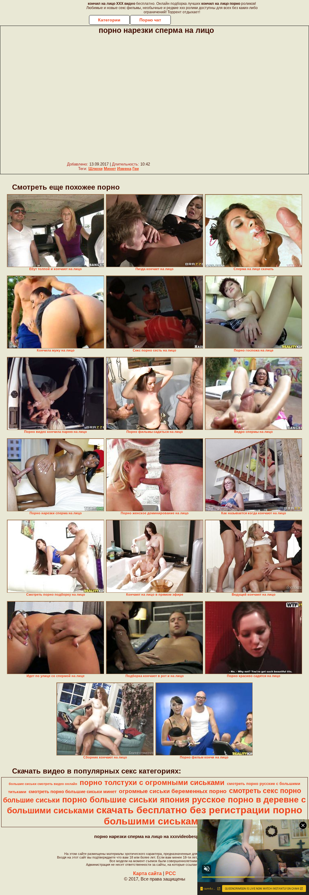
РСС (170, 873)
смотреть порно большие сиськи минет (72, 791)
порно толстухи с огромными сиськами (152, 782)
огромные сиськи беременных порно (173, 791)
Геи (135, 168)
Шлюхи (95, 168)
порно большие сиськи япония (126, 799)
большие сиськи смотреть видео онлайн (43, 784)
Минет (110, 168)
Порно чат (150, 19)
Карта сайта (147, 873)
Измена (124, 168)
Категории (109, 19)
